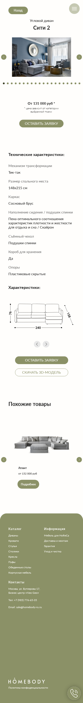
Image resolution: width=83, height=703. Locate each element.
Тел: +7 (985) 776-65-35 (22, 600)
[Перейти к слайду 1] (4, 83)
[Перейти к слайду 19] (75, 83)
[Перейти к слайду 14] (55, 83)
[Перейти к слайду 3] (12, 83)
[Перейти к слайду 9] (36, 83)
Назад (18, 10)
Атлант (22, 468)
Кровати (13, 540)
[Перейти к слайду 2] (8, 83)
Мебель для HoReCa (56, 535)
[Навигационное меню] (74, 8)
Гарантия (49, 546)
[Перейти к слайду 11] (43, 83)
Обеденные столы (19, 567)
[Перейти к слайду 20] (79, 83)
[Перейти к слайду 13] (51, 83)
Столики (13, 551)
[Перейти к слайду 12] (47, 83)
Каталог (15, 529)
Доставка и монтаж (56, 540)
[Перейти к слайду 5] (20, 83)
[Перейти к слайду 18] (71, 83)
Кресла (12, 556)
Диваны (13, 535)
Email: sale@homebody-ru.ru (25, 607)
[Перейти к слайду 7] (28, 83)
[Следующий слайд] (79, 57)
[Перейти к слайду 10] (40, 83)
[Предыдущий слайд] (3, 57)
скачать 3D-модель (41, 372)
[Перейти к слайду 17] (67, 83)
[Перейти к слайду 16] (63, 83)
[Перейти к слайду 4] (16, 83)
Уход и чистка (52, 551)
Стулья (12, 546)
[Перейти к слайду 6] (24, 83)
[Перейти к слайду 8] (32, 83)
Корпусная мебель (19, 572)
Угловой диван (42, 20)
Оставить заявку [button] (41, 123)
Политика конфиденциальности (28, 687)
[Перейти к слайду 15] (59, 83)
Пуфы (11, 562)
